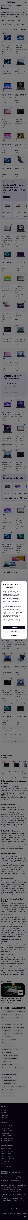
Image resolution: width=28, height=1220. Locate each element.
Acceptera (14, 627)
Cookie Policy (5, 603)
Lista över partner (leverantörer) (9, 622)
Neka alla (14, 631)
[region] (14, 610)
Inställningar (14, 635)
